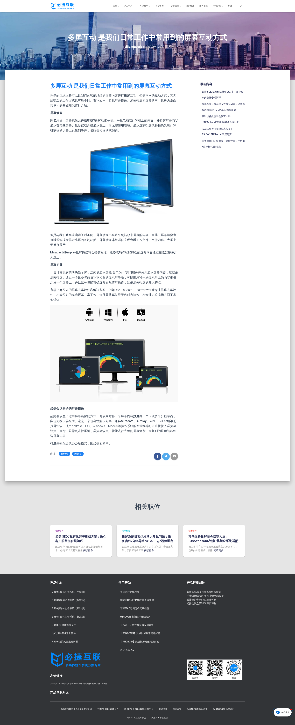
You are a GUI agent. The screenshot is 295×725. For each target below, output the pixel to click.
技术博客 (64, 454)
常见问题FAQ (127, 649)
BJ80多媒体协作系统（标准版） (69, 600)
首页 (115, 6)
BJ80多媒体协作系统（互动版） (69, 591)
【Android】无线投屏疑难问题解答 (139, 641)
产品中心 (128, 6)
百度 (84, 684)
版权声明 (163, 709)
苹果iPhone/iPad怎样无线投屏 (137, 600)
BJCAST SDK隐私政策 (197, 709)
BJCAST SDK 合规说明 (223, 709)
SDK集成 (190, 6)
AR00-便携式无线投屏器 (65, 641)
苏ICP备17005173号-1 (107, 709)
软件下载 (203, 6)
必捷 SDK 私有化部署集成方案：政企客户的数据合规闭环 (80, 538)
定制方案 (175, 6)
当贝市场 (62, 684)
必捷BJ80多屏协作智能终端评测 (204, 591)
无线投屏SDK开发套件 (64, 633)
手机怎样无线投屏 (129, 591)
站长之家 (69, 684)
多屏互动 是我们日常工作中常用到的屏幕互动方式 (111, 86)
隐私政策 (177, 709)
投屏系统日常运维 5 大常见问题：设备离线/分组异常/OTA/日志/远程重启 (147, 538)
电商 (230, 6)
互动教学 (144, 6)
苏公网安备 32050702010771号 (139, 709)
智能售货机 (77, 684)
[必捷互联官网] (62, 6)
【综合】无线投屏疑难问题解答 (137, 625)
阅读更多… (88, 550)
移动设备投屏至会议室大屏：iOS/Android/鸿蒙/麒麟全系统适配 (213, 538)
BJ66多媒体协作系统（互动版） (69, 608)
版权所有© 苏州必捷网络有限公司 (76, 709)
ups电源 (104, 684)
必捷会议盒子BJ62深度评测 (201, 599)
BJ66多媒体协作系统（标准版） (69, 616)
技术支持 (217, 6)
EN (241, 6)
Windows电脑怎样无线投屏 (135, 616)
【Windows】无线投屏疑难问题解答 (140, 633)
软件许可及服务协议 (136, 717)
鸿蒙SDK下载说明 (159, 717)
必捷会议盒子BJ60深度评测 (201, 603)
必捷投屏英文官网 (93, 684)
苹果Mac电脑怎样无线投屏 (134, 608)
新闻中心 (77, 454)
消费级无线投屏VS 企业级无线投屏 (205, 595)
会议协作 (159, 6)
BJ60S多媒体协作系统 (64, 625)
